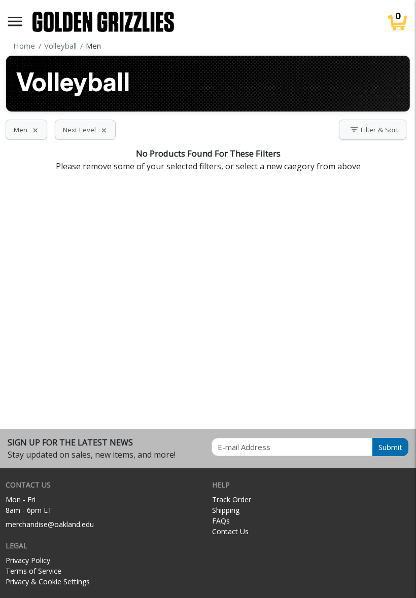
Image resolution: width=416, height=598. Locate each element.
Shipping (225, 510)
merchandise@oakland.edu (50, 524)
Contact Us (230, 531)
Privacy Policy (28, 560)
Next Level (85, 129)
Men (26, 129)
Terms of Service (33, 571)
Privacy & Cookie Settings (48, 581)
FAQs (221, 521)
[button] (15, 21)
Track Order (231, 499)
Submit (390, 447)
